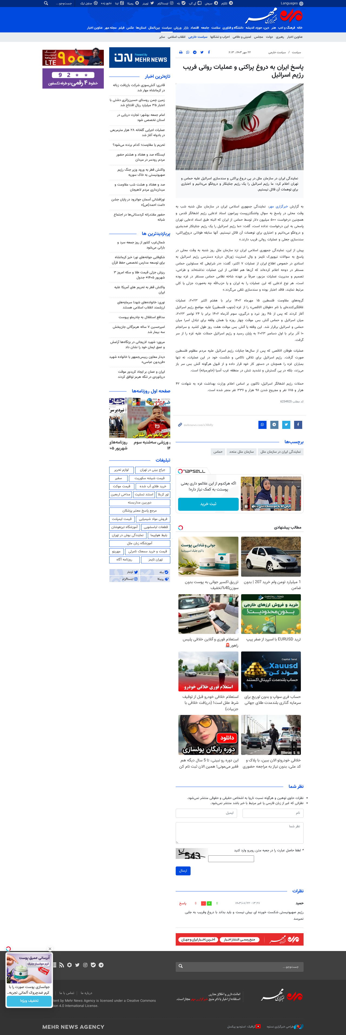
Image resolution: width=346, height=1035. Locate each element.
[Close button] (50, 949)
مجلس (258, 37)
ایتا (117, 4)
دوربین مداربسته (139, 502)
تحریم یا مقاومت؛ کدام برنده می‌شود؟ (139, 145)
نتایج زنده (106, 3)
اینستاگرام (163, 4)
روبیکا (130, 4)
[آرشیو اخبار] (53, 965)
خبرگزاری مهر (279, 206)
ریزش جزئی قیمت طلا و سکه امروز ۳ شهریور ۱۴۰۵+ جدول (139, 275)
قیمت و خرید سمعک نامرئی (147, 551)
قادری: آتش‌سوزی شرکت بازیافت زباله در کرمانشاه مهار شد (139, 88)
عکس (130, 27)
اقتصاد (195, 27)
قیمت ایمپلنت (122, 519)
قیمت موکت (121, 486)
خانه (299, 27)
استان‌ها (141, 27)
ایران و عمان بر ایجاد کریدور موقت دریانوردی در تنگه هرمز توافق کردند (141, 374)
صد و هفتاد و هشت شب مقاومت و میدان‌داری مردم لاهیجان (140, 187)
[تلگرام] (101, 965)
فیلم (121, 27)
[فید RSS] (61, 965)
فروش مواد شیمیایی (153, 519)
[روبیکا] (69, 965)
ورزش (177, 27)
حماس (218, 452)
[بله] (93, 965)
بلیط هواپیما (159, 535)
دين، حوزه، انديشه (257, 27)
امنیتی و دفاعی (242, 37)
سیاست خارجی (197, 37)
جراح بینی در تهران (152, 470)
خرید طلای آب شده (153, 486)
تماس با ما (66, 993)
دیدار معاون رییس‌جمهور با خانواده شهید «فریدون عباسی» (137, 359)
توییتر (145, 4)
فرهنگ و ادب (286, 27)
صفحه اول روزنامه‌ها (151, 391)
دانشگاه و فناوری (233, 27)
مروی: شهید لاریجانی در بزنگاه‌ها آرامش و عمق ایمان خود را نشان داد (137, 345)
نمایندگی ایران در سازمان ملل (281, 452)
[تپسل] (180, 471)
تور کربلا (163, 494)
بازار (186, 27)
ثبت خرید (208, 504)
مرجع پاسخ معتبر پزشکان (139, 510)
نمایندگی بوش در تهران (128, 535)
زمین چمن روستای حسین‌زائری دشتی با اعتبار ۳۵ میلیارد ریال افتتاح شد (137, 103)
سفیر (118, 478)
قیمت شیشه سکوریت (150, 478)
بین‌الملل (154, 27)
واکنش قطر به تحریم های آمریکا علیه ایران (139, 290)
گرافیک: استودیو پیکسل (241, 1026)
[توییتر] (77, 965)
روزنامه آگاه (124, 559)
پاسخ (182, 903)
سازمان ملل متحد (241, 452)
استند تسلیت (144, 494)
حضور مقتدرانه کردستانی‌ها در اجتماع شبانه (139, 217)
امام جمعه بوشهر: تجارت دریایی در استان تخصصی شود (141, 117)
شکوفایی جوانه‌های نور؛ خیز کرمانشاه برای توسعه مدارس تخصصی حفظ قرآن (138, 260)
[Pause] (246, 506)
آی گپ (193, 4)
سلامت (215, 27)
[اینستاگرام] (85, 965)
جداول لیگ (86, 4)
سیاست (167, 27)
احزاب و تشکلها (220, 37)
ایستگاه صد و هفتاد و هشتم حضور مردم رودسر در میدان (140, 157)
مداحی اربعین (120, 494)
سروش (209, 4)
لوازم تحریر (121, 470)
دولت (269, 37)
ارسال (183, 870)
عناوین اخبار (294, 37)
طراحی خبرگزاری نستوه (280, 1026)
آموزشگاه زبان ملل (139, 543)
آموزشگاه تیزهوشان (124, 527)
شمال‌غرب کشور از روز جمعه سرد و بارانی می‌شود (141, 245)
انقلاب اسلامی (176, 37)
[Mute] (254, 506)
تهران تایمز (155, 559)
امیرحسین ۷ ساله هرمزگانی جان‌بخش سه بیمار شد (139, 329)
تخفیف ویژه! (29, 1001)
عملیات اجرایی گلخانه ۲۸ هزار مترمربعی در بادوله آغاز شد (137, 132)
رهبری (280, 37)
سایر (162, 37)
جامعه (205, 27)
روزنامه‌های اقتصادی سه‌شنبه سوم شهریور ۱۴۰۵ (141, 445)
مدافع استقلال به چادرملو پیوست (142, 317)
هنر (273, 27)
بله (179, 4)
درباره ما (86, 993)
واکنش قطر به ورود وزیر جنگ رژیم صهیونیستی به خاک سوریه (141, 172)
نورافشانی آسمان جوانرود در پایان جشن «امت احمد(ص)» (138, 202)
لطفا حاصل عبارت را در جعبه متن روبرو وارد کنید (269, 850)
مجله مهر (111, 27)
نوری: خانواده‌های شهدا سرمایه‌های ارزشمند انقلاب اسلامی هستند (141, 305)
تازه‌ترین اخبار (157, 76)
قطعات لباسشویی (156, 527)
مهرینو (116, 551)
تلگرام (224, 4)
